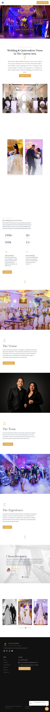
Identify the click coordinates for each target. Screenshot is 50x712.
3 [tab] (21, 627)
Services (5, 667)
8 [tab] (28, 627)
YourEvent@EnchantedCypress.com (29, 662)
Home (4, 660)
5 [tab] (24, 627)
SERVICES (7, 272)
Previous (3, 614)
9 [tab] (29, 627)
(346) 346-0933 (24, 660)
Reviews (5, 669)
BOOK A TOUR (43, 2)
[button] (3, 3)
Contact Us (6, 672)
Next (46, 614)
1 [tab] (19, 627)
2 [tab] (20, 627)
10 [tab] (30, 627)
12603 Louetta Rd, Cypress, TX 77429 (29, 665)
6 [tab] (25, 627)
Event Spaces (9, 363)
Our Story (8, 444)
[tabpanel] (14, 612)
